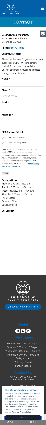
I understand (23, 418)
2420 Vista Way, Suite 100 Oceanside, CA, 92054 (23, 378)
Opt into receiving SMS (14, 137)
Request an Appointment (24, 307)
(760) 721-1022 (16, 48)
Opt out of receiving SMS (15, 142)
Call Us (12, 422)
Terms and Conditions (11, 166)
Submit (5, 174)
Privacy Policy (33, 164)
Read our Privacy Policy (21, 412)
